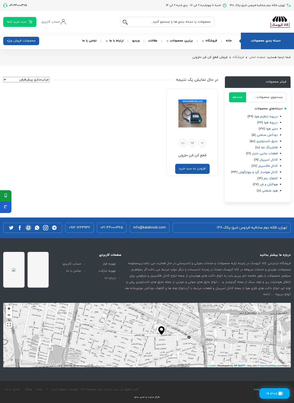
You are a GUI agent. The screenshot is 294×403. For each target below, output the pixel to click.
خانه (229, 40)
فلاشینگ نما (269, 147)
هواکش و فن (269, 184)
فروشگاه (211, 40)
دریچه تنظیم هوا (266, 116)
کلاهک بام (271, 178)
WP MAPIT (239, 365)
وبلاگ (28, 389)
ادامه (266, 294)
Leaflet (212, 365)
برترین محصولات (181, 40)
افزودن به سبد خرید (192, 168)
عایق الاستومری (267, 141)
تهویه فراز (109, 264)
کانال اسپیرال (269, 160)
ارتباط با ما (116, 40)
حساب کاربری (72, 264)
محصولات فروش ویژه (21, 40)
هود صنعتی (270, 190)
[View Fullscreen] (9, 324)
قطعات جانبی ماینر (265, 153)
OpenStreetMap (268, 365)
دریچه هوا (271, 122)
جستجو (237, 97)
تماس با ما (89, 40)
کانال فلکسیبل (268, 166)
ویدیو (136, 40)
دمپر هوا (272, 129)
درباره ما (110, 278)
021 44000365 (112, 227)
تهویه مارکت (107, 271)
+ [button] (9, 308)
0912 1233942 (79, 227)
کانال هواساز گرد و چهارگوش (258, 172)
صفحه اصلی (257, 57)
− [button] (9, 315)
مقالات (152, 40)
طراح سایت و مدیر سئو (147, 397)
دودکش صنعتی (267, 135)
